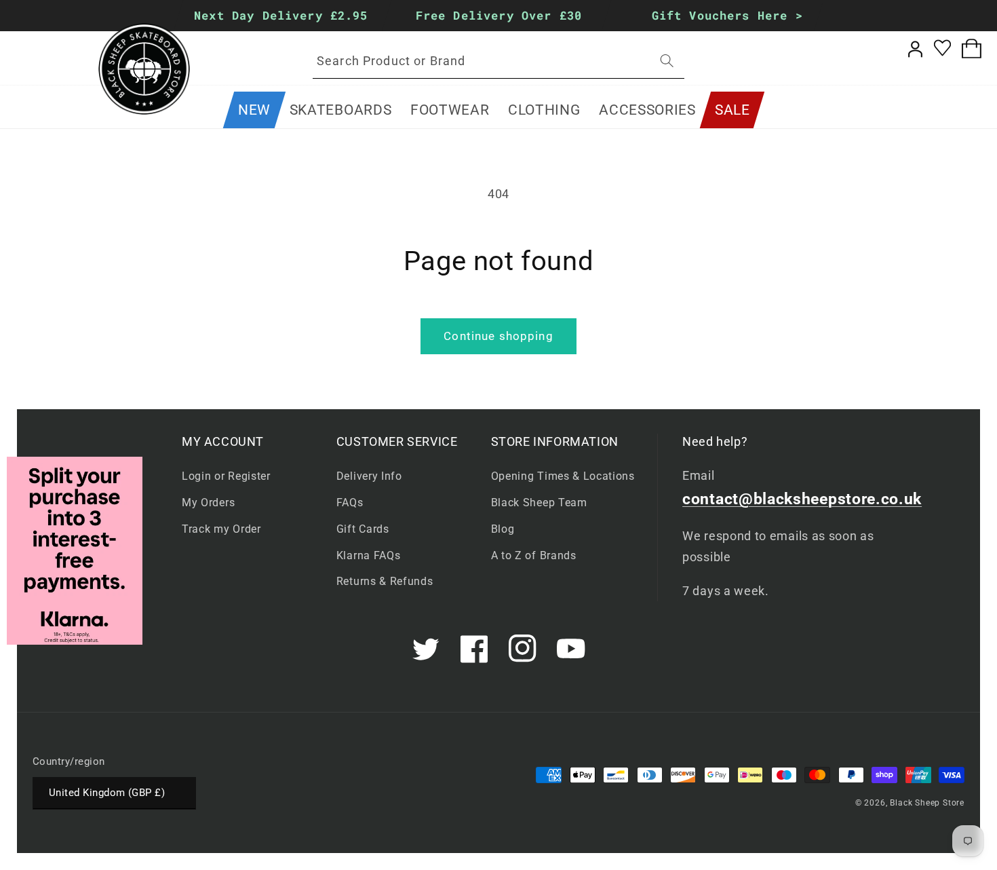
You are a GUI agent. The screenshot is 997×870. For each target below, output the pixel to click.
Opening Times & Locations (563, 476)
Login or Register (226, 476)
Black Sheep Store (927, 803)
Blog (503, 529)
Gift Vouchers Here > (727, 15)
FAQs (350, 502)
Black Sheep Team (539, 502)
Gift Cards (362, 529)
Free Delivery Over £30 (498, 15)
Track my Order (221, 529)
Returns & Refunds (384, 581)
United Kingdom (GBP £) (107, 793)
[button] (340, 110)
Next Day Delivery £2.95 (281, 15)
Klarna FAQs (368, 555)
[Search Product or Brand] (667, 60)
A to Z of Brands (533, 555)
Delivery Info (369, 476)
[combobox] (498, 61)
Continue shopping (498, 336)
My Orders (208, 502)
